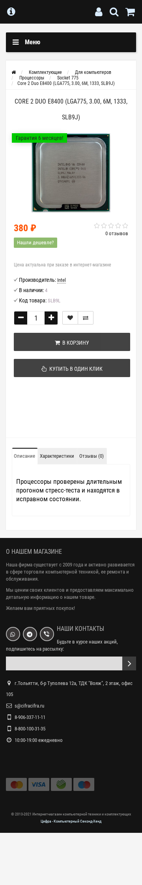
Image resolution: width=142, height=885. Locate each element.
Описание (24, 456)
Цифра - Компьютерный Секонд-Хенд (71, 821)
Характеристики (57, 456)
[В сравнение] (85, 318)
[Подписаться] (129, 663)
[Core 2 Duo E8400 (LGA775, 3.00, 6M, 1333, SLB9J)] (71, 172)
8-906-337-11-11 (30, 717)
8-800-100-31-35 (30, 729)
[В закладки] (70, 318)
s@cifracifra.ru (29, 706)
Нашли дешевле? (35, 242)
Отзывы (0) (91, 456)
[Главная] (13, 72)
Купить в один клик (75, 369)
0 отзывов (116, 233)
